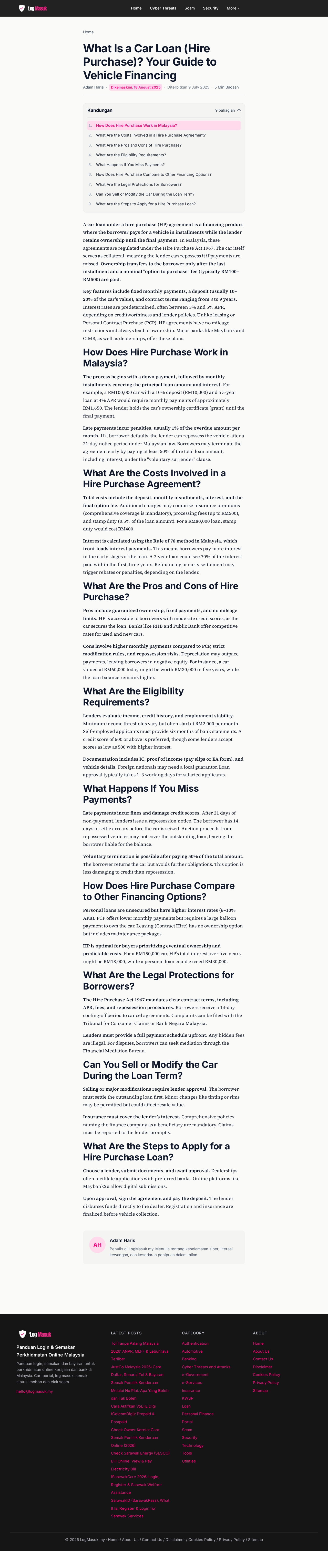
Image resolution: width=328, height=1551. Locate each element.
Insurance (191, 1390)
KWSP (187, 1398)
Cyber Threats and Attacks (206, 1367)
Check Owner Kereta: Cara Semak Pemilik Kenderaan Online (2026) (135, 1438)
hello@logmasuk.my (34, 1391)
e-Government (195, 1374)
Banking (189, 1359)
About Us (261, 1351)
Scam (189, 8)
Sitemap (260, 1390)
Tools (187, 1453)
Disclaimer (262, 1367)
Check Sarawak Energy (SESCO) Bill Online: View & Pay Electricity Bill (140, 1461)
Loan (186, 1406)
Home (136, 8)
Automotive (192, 1351)
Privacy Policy (266, 1382)
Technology (192, 1445)
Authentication (195, 1343)
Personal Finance (198, 1414)
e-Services (192, 1382)
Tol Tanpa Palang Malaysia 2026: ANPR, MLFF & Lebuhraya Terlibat (139, 1351)
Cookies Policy (266, 1374)
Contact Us (263, 1359)
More (233, 8)
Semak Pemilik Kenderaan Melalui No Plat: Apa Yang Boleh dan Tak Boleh (140, 1390)
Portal (187, 1422)
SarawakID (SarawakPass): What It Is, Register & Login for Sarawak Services (140, 1508)
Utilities (189, 1461)
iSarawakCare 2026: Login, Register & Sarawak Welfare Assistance (136, 1485)
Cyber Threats (163, 8)
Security (211, 8)
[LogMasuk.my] (34, 8)
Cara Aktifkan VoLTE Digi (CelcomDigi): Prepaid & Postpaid (133, 1414)
